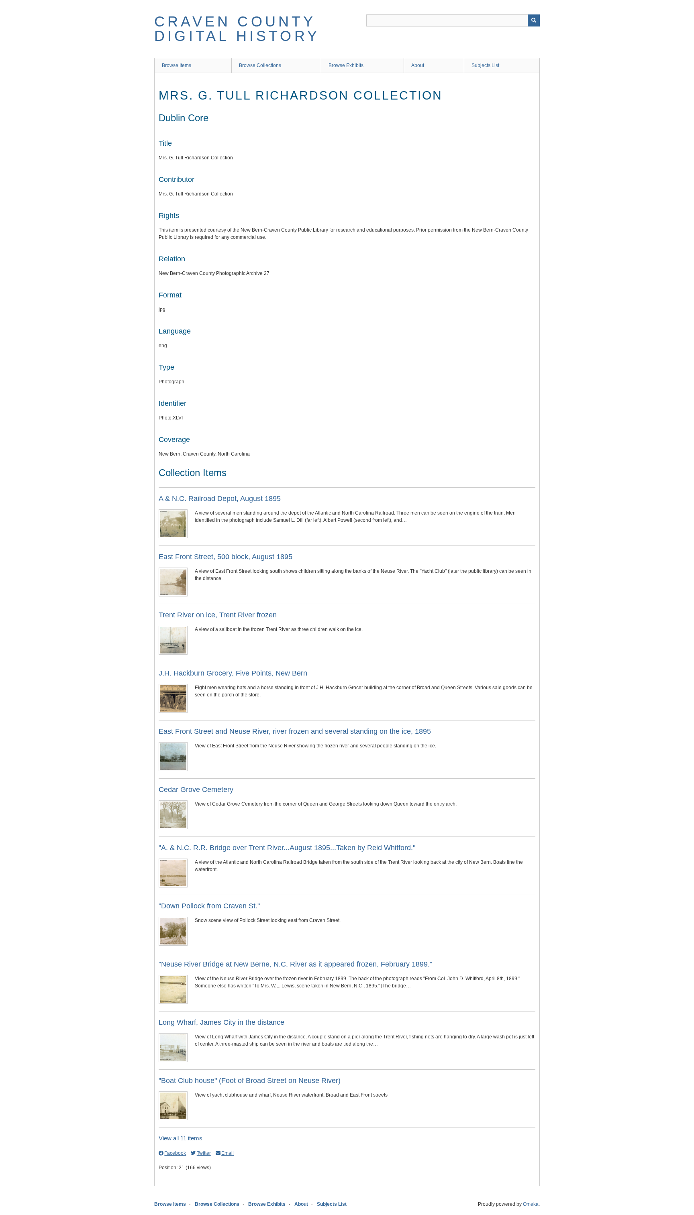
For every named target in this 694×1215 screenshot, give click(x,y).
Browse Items (176, 65)
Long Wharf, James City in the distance (221, 1022)
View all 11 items (180, 1138)
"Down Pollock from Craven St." (209, 906)
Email (227, 1153)
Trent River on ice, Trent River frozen (218, 615)
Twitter (203, 1153)
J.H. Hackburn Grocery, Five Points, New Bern (233, 673)
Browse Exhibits (346, 65)
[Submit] (534, 20)
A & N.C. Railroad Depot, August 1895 (220, 499)
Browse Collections (260, 65)
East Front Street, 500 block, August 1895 (225, 557)
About (417, 65)
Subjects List (485, 65)
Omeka (531, 1204)
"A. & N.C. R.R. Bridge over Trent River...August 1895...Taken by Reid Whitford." (287, 848)
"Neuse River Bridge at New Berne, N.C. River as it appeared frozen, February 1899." (295, 964)
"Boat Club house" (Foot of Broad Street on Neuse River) (250, 1081)
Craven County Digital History (237, 28)
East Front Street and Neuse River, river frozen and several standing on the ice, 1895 (295, 731)
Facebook (175, 1153)
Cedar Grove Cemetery (196, 790)
